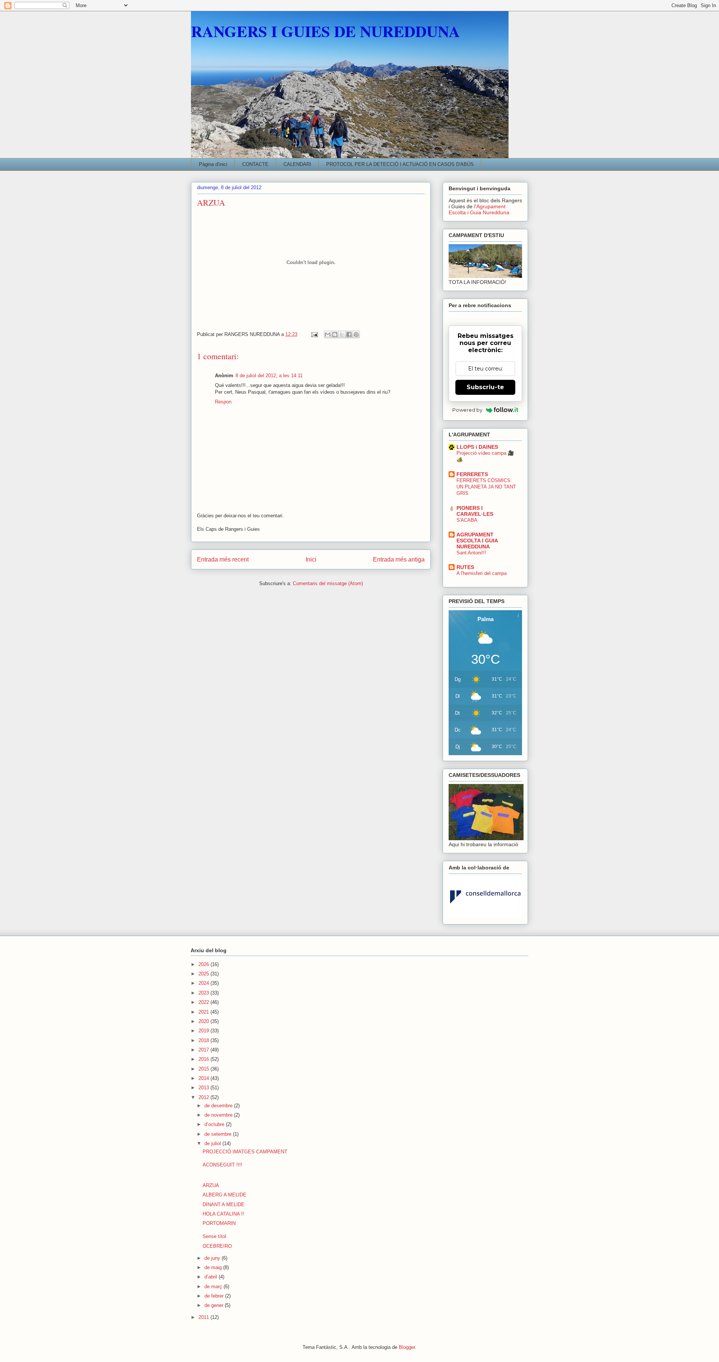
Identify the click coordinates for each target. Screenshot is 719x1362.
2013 (204, 1087)
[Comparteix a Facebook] (349, 334)
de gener (214, 1305)
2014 (204, 1078)
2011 (204, 1317)
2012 (204, 1097)
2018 (204, 1040)
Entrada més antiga (399, 559)
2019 (204, 1030)
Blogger (407, 1347)
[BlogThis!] (335, 334)
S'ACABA (466, 520)
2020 (204, 1021)
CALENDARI (297, 164)
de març (214, 1286)
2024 (204, 983)
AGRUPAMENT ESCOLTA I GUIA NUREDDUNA (477, 541)
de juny (213, 1258)
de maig (213, 1267)
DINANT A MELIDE (224, 1204)
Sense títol (214, 1236)
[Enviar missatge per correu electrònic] (314, 334)
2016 (204, 1059)
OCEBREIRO (217, 1246)
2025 (204, 974)
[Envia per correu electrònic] (327, 334)
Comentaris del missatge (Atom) (328, 583)
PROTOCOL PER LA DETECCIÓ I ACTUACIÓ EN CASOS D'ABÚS (400, 164)
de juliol (213, 1143)
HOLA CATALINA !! (223, 1214)
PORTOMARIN (219, 1223)
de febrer (214, 1296)
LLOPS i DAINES (477, 447)
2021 (204, 1012)
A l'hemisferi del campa (481, 573)
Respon (223, 402)
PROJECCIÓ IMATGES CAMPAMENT (245, 1151)
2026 (204, 964)
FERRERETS (472, 474)
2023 (204, 993)
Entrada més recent (223, 559)
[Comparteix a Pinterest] (356, 334)
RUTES (465, 567)
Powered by (467, 410)
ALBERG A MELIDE (224, 1195)
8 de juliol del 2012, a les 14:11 (269, 375)
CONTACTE (255, 164)
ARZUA (211, 1185)
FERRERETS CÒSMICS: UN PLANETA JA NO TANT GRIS (486, 487)
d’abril (211, 1277)
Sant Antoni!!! (471, 553)
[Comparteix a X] (342, 334)
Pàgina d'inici (213, 164)
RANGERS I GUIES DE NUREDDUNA (325, 30)
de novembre (219, 1115)
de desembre (219, 1105)
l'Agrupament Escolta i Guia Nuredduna (479, 209)
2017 (204, 1050)
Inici (311, 559)
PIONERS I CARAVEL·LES (474, 511)
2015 (204, 1069)
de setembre (218, 1134)
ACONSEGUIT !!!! (222, 1165)
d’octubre (215, 1124)
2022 (204, 1002)
